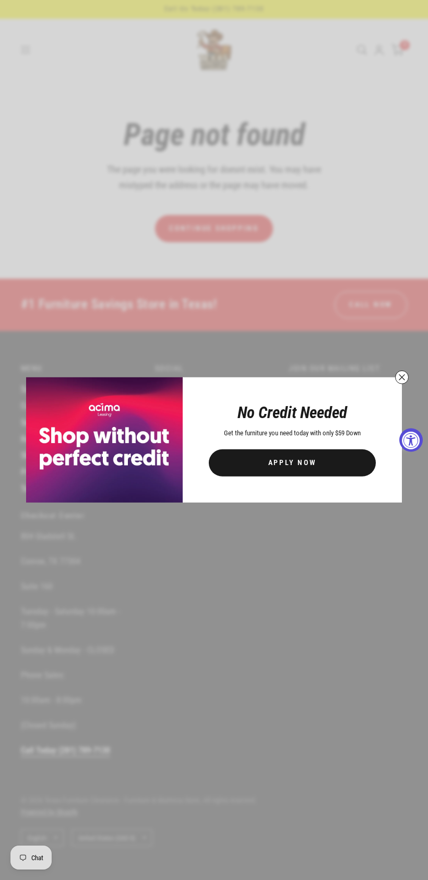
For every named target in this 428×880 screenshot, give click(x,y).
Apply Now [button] (292, 462)
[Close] (402, 377)
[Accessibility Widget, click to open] (411, 440)
